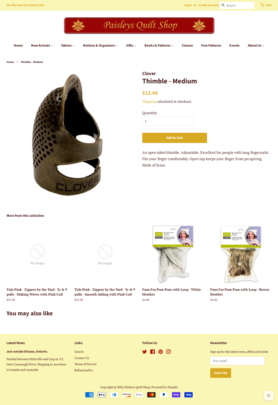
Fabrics (66, 45)
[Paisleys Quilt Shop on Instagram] (168, 352)
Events (234, 45)
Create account (209, 5)
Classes (187, 45)
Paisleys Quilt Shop (137, 387)
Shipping (149, 101)
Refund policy (83, 370)
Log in (188, 5)
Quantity (149, 112)
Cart (268, 5)
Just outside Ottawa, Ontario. (27, 351)
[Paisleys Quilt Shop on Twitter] (144, 352)
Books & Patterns (157, 45)
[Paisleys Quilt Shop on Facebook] (152, 352)
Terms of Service (85, 364)
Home (18, 45)
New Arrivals (41, 45)
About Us (255, 45)
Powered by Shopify (164, 387)
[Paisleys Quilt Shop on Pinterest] (160, 352)
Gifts (130, 45)
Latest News (16, 343)
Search (79, 352)
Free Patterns (211, 45)
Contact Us (81, 358)
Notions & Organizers (99, 45)
